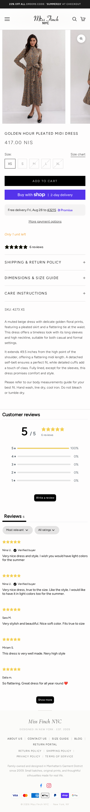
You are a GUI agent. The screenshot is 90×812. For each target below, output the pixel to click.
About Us (14, 738)
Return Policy (30, 750)
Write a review (45, 497)
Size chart (78, 154)
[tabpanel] (45, 617)
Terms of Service (59, 756)
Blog (78, 738)
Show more (45, 699)
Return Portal (45, 744)
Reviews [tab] (14, 516)
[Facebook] (41, 785)
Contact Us (37, 738)
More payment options (45, 221)
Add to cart (45, 181)
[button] (45, 448)
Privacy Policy (28, 756)
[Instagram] (49, 785)
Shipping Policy (59, 750)
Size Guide (60, 738)
